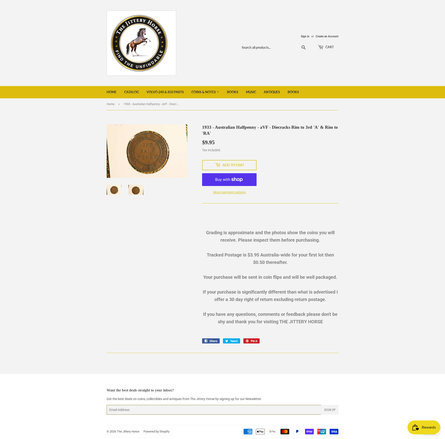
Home (112, 92)
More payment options (229, 192)
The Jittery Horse (128, 431)
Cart (329, 47)
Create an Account (327, 36)
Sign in (305, 36)
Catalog (131, 92)
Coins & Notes (203, 92)
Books (232, 92)
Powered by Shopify (156, 431)
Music (251, 92)
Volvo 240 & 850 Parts (165, 92)
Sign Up (329, 410)
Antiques (272, 92)
